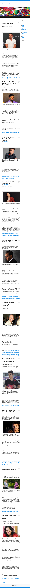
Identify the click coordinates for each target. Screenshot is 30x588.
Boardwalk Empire (6, 296)
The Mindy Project (9, 579)
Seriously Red (17, 298)
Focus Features (4, 352)
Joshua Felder (16, 353)
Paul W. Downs (15, 406)
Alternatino (11, 461)
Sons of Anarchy (6, 78)
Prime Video (16, 77)
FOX (9, 176)
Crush (9, 233)
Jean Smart (13, 132)
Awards (23, 24)
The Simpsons (12, 579)
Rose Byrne (10, 298)
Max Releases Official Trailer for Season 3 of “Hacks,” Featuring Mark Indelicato (9, 83)
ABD (9, 461)
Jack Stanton (11, 510)
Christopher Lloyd (4, 131)
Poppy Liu (18, 406)
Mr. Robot (3, 297)
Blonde (3, 296)
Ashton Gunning (15, 350)
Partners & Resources (19, 16)
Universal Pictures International (5, 355)
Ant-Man (15, 295)
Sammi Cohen (17, 235)
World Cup (23, 38)
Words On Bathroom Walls (5, 464)
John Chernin (17, 234)
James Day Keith (10, 353)
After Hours (10, 350)
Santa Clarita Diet (12, 578)
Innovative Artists (4, 234)
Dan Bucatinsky (12, 131)
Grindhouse (6, 353)
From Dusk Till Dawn (8, 352)
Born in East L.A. (6, 351)
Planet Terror (5, 354)
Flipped (15, 462)
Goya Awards (3, 353)
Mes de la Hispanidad (24, 32)
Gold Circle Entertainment (16, 352)
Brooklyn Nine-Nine (11, 577)
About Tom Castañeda (13, 16)
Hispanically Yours (7, 4)
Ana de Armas (12, 295)
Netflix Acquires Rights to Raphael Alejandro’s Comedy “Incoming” (8, 139)
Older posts (3, 582)
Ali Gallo (12, 175)
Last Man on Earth (5, 578)
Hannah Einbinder (7, 132)
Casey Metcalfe (15, 351)
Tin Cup (12, 354)
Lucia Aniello (6, 406)
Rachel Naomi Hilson (10, 235)
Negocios (23, 33)
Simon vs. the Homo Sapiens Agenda (10, 236)
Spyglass (18, 236)
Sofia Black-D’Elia (10, 511)
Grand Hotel (3, 463)
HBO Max (9, 405)
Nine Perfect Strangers (8, 297)
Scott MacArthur (4, 236)
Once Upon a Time (8, 177)
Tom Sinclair (14, 354)
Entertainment (5, 175)
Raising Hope (6, 511)
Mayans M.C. (8, 77)
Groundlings (6, 463)
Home (3, 16)
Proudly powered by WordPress (15, 585)
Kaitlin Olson (5, 77)
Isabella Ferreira (8, 234)
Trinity (8, 78)
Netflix (14, 77)
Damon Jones (3, 462)
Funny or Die (17, 462)
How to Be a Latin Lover (12, 176)
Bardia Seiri (18, 175)
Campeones (12, 351)
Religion (23, 35)
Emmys (15, 131)
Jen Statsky (14, 405)
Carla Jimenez (3, 510)
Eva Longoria (13, 462)
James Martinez (11, 234)
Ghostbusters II (11, 352)
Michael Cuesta (11, 77)
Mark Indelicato (9, 406)
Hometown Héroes (24, 29)
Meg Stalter (12, 406)
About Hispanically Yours (7, 16)
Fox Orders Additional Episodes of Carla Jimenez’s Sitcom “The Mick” (9, 469)
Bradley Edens (9, 351)
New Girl (8, 578)
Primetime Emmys (17, 297)
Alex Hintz (13, 350)
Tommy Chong (17, 354)
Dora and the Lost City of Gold (8, 462)
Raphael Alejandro (15, 177)
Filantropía (23, 28)
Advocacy (23, 23)
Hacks (4, 132)
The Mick (6, 178)
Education (23, 26)
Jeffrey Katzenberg (10, 463)
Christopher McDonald (8, 131)
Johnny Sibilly (17, 405)
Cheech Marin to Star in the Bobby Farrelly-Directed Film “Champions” (8, 304)
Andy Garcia (14, 461)
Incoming (16, 176)
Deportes (23, 25)
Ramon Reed (11, 177)
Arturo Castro (17, 461)
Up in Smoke (10, 355)
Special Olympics (9, 354)
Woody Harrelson (14, 355)
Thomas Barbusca (9, 178)
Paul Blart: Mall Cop (13, 297)
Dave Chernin (7, 176)
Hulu (15, 233)
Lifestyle (23, 31)
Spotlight (23, 37)
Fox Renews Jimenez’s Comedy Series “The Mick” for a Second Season (9, 517)
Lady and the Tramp (17, 463)
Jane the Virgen (13, 353)
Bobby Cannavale (4, 176)
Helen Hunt (11, 132)
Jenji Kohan (14, 234)
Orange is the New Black (4, 235)
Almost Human (14, 175)
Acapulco (10, 175)
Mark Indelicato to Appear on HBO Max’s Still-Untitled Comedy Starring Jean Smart (8, 360)
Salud (22, 36)
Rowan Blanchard (14, 235)
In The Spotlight (24, 30)
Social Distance (15, 236)
